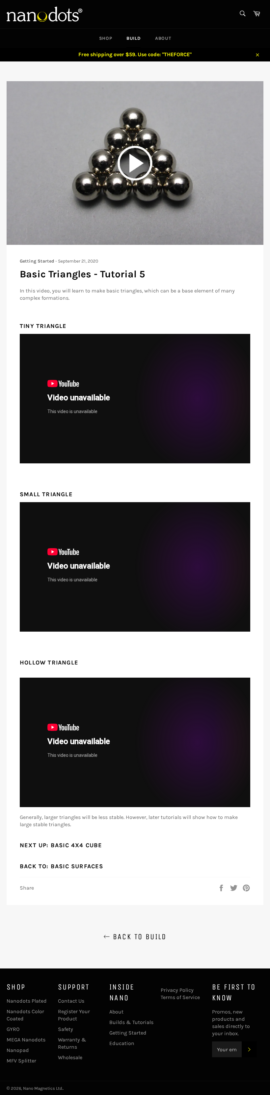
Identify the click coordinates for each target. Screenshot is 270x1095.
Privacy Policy (177, 990)
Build (133, 38)
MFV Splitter (21, 1061)
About (163, 38)
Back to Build (138, 936)
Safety (65, 1029)
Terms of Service (180, 997)
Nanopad (18, 1050)
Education (121, 1043)
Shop (105, 38)
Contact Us (71, 1001)
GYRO (13, 1029)
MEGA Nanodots (26, 1040)
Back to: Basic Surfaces (61, 866)
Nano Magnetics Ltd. (43, 1088)
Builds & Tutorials (131, 1022)
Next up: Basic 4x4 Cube (61, 845)
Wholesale (70, 1057)
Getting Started (128, 1033)
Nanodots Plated (27, 1001)
